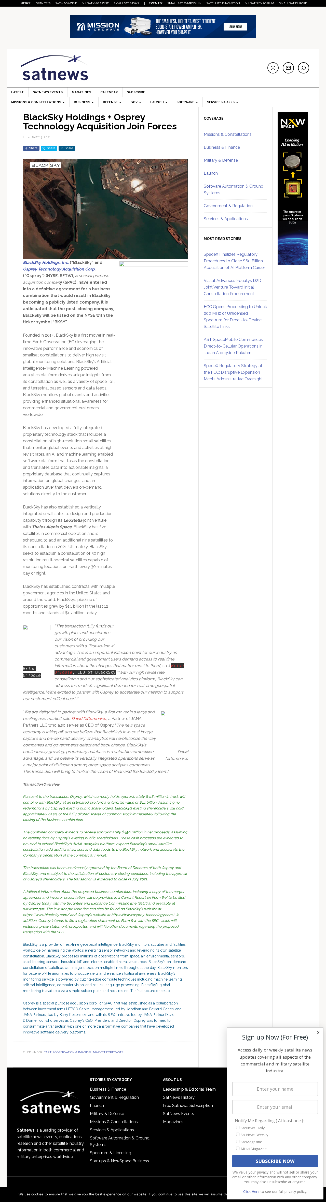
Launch (211, 173)
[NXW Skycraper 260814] (293, 263)
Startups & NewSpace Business (119, 1161)
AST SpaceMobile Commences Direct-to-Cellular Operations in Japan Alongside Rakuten (233, 346)
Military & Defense (221, 160)
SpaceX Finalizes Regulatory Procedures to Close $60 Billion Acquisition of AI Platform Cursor (234, 261)
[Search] (303, 67)
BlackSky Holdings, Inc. (46, 262)
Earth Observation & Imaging (67, 1052)
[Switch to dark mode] (273, 67)
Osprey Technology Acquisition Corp (58, 269)
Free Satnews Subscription (188, 1105)
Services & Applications (226, 218)
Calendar (109, 92)
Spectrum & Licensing (110, 1152)
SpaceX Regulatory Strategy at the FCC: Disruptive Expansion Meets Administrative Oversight (233, 372)
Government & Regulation (228, 205)
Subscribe (136, 92)
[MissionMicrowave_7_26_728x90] (163, 35)
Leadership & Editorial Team (189, 1089)
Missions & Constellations (228, 134)
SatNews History (179, 1097)
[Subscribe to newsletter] (288, 67)
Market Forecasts (108, 1052)
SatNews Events (48, 92)
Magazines (81, 92)
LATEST (17, 92)
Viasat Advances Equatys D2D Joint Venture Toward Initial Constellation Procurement (232, 287)
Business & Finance (222, 147)
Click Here (251, 1191)
